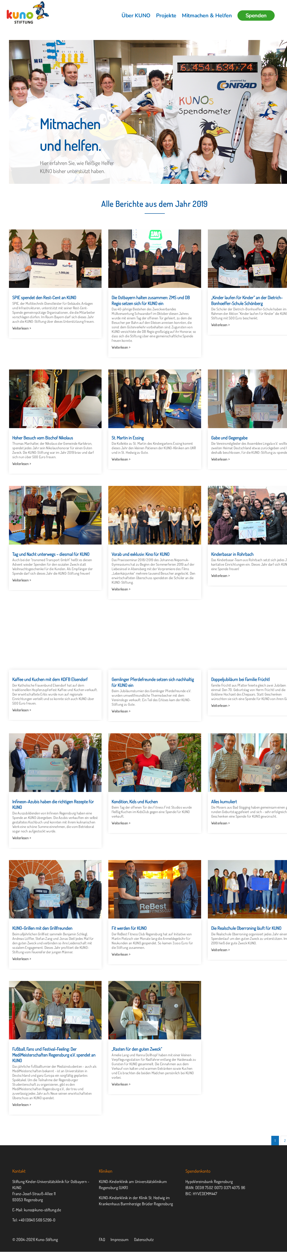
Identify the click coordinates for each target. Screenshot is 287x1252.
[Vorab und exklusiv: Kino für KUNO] (154, 515)
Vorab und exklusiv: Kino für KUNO (141, 554)
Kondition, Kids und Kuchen (135, 801)
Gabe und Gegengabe (229, 437)
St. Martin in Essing (128, 437)
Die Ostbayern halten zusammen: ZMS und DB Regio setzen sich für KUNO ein (151, 300)
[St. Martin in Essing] (154, 398)
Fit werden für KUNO (129, 928)
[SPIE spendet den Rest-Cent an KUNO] (55, 258)
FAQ (102, 1239)
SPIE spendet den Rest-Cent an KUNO (44, 297)
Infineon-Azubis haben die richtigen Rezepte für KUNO (53, 804)
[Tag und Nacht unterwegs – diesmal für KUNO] (55, 515)
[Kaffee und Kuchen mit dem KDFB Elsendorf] (55, 640)
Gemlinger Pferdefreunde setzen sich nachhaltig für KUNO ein (153, 682)
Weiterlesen (20, 328)
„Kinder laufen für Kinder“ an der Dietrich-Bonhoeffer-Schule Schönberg (247, 300)
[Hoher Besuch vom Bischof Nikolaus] (55, 398)
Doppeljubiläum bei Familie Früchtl (240, 679)
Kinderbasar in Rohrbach (232, 554)
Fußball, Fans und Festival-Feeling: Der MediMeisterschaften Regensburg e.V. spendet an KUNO (54, 1054)
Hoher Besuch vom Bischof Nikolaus (42, 437)
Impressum (119, 1239)
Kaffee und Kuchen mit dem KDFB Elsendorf (50, 679)
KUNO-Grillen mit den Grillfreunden (42, 928)
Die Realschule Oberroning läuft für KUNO (246, 928)
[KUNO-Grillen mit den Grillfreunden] (55, 889)
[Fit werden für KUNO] (154, 889)
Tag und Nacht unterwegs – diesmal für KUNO (50, 554)
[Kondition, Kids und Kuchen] (154, 762)
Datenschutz (144, 1239)
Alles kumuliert (224, 801)
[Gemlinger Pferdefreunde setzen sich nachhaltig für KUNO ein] (154, 640)
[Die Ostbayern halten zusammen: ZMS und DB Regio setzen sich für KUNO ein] (154, 258)
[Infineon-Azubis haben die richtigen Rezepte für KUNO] (55, 762)
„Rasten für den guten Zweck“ (137, 1049)
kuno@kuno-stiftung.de (42, 1209)
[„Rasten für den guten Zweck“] (154, 1010)
